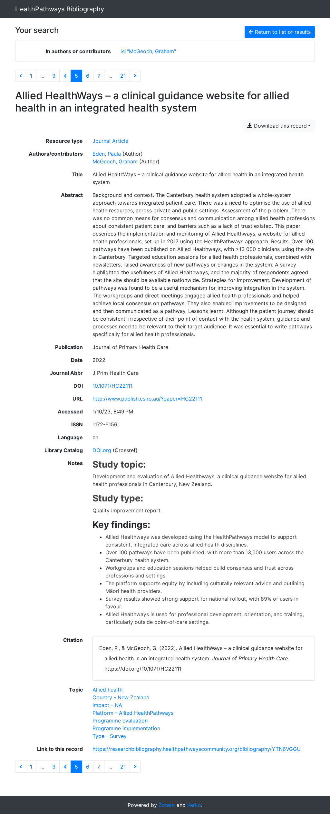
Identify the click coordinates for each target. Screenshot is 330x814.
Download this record (279, 125)
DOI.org (101, 450)
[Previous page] (20, 76)
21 (123, 76)
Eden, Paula (106, 153)
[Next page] (135, 76)
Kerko (194, 805)
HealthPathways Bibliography (59, 9)
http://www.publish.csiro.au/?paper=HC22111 (147, 398)
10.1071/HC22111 (112, 386)
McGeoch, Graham (115, 161)
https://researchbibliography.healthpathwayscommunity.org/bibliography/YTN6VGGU (196, 749)
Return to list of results (282, 32)
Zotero (167, 805)
